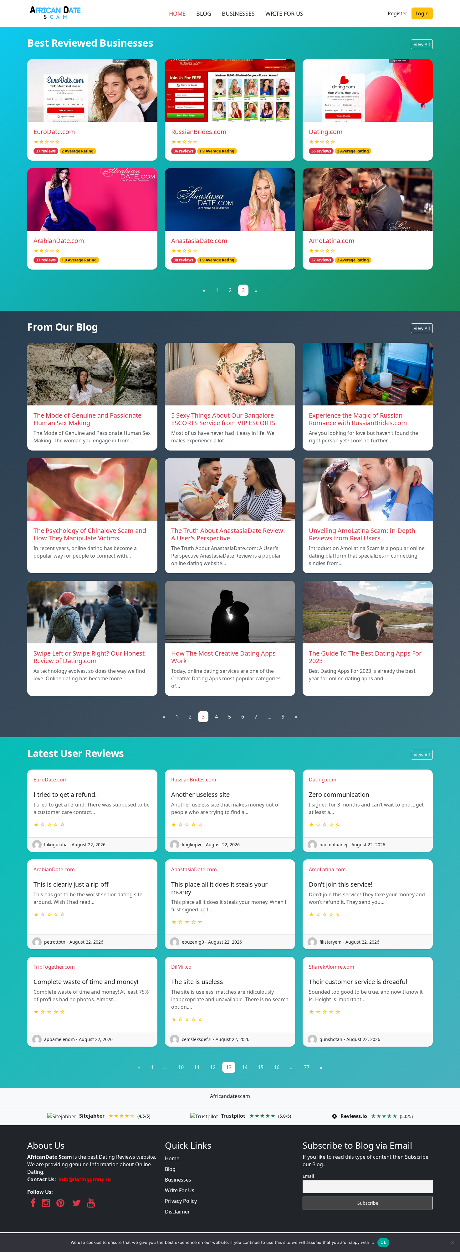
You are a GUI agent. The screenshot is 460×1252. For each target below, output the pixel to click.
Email (308, 1176)
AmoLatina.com (332, 240)
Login (422, 13)
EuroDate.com (54, 131)
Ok (383, 1242)
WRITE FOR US (284, 13)
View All (422, 44)
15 (260, 1067)
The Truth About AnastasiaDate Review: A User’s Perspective (228, 534)
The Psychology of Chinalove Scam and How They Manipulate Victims (89, 534)
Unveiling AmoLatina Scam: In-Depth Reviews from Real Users (362, 534)
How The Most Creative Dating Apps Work (223, 657)
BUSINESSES (238, 13)
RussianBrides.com (199, 131)
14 (245, 1067)
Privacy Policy (181, 1201)
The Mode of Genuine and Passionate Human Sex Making (87, 419)
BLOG (203, 13)
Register (397, 13)
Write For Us (179, 1190)
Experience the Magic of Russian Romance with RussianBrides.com (358, 419)
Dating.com (326, 131)
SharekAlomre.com (331, 966)
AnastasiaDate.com (199, 240)
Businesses (178, 1179)
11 (197, 1067)
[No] (452, 1242)
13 (229, 1067)
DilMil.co (181, 966)
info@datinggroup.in (85, 1179)
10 (181, 1067)
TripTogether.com (54, 966)
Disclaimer (177, 1211)
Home (172, 1158)
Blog (170, 1169)
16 (276, 1067)
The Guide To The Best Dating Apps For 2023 (365, 657)
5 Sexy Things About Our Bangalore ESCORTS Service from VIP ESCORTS (223, 419)
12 (213, 1067)
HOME (177, 13)
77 (306, 1067)
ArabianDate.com (58, 240)
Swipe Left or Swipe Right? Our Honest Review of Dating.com (89, 657)
